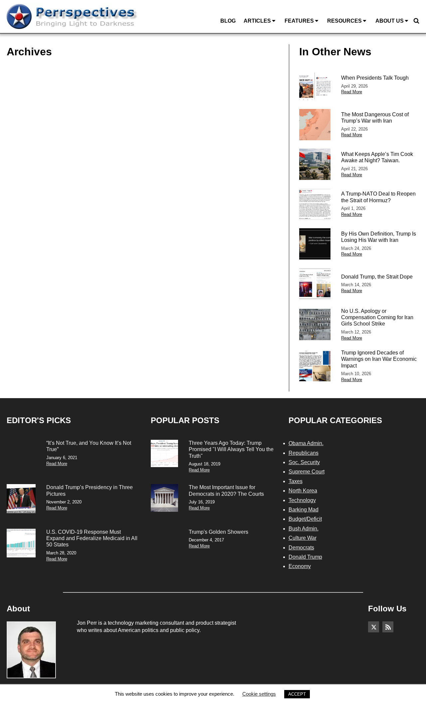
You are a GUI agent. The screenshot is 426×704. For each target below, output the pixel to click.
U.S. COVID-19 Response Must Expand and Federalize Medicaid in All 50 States (91, 538)
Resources (344, 21)
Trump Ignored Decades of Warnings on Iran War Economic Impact (379, 359)
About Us (389, 21)
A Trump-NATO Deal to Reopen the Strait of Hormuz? (378, 197)
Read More (351, 91)
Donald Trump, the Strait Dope (377, 277)
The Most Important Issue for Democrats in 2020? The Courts (226, 490)
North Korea (303, 490)
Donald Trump (305, 557)
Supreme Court (306, 471)
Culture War (303, 538)
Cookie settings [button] (259, 694)
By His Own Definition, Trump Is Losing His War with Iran (378, 237)
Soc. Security (304, 462)
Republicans (304, 453)
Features (299, 21)
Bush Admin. (304, 528)
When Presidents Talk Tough (375, 78)
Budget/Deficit (305, 519)
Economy (300, 566)
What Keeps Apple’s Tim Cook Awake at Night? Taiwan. (377, 157)
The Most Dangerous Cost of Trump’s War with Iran (375, 118)
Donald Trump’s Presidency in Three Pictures (89, 490)
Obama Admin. (306, 443)
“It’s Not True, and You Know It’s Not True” (88, 446)
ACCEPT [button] (297, 694)
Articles (257, 21)
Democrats (301, 547)
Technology (302, 500)
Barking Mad (304, 509)
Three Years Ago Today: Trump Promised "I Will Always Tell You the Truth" (231, 449)
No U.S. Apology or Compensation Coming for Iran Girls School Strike (377, 317)
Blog (228, 21)
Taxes (296, 481)
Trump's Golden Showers (218, 532)
